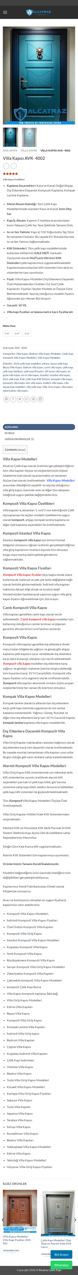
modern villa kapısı (53, 382)
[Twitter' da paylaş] (20, 399)
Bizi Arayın (62, 1254)
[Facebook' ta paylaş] (13, 399)
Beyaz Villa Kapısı (12, 367)
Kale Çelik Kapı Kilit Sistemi (35, 379)
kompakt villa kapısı (61, 379)
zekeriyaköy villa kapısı (15, 390)
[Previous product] (13, 166)
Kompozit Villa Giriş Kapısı (24, 933)
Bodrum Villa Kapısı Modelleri (45, 353)
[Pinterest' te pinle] (33, 399)
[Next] (69, 75)
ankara (45, 363)
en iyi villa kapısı (30, 375)
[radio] (7, 333)
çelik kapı (68, 367)
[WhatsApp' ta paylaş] (6, 399)
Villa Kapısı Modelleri (49, 357)
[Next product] (6, 166)
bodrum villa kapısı (33, 367)
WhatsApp (61, 1265)
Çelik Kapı (67, 353)
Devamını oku (11, 1250)
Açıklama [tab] (11, 427)
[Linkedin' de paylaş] (40, 399)
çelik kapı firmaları (34, 371)
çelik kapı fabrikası (13, 371)
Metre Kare (9, 326)
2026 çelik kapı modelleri (27, 363)
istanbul (44, 375)
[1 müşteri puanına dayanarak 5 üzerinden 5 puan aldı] (39, 173)
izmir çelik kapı (11, 379)
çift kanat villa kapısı (56, 371)
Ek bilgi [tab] (10, 433)
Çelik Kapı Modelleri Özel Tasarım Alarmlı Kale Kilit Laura (56, 1243)
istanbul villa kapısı (60, 375)
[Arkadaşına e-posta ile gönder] (27, 399)
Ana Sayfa (10, 150)
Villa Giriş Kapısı (51, 386)
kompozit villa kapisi (14, 382)
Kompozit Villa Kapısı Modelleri (20, 357)
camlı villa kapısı (53, 367)
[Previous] (9, 75)
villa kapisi (67, 386)
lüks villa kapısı (34, 382)
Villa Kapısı (29, 150)
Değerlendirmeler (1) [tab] (19, 439)
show (21, 449)
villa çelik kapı (33, 386)
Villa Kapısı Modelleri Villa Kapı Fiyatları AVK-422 (17, 1240)
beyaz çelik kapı (59, 363)
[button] (5, 12)
